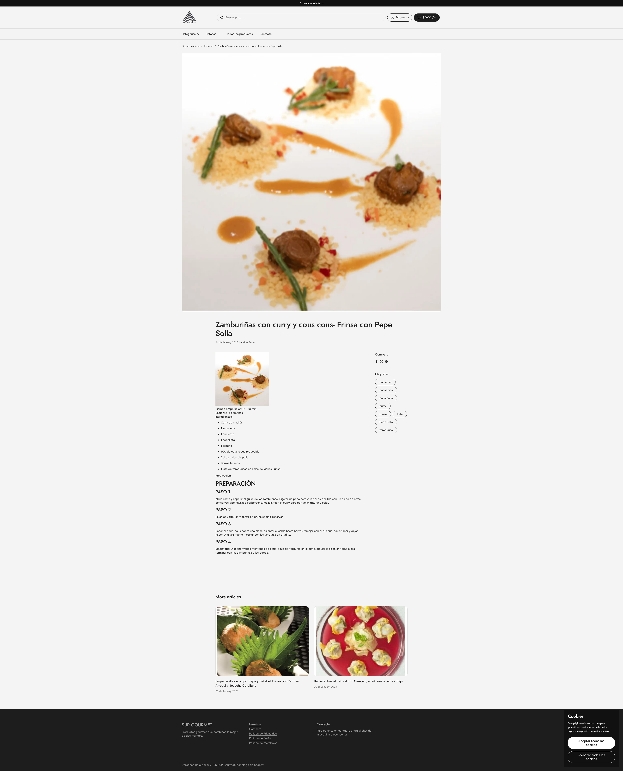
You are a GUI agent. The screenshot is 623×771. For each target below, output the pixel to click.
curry (382, 406)
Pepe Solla (386, 422)
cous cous (386, 398)
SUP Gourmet (226, 765)
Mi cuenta (402, 17)
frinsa (383, 414)
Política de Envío (260, 738)
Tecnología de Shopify (249, 765)
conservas (386, 390)
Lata (400, 414)
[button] (427, 17)
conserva (385, 382)
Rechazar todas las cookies (591, 757)
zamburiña (386, 430)
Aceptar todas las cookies (591, 743)
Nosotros (255, 724)
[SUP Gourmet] (189, 17)
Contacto (255, 729)
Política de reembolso (263, 743)
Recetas (208, 46)
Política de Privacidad (263, 733)
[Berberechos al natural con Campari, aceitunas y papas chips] (361, 641)
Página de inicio (191, 46)
